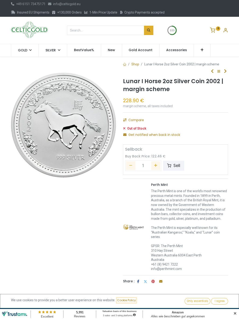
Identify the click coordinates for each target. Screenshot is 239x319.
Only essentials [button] (197, 301)
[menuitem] (84, 50)
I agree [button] (220, 301)
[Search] (148, 30)
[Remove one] (130, 165)
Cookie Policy (126, 300)
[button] (202, 50)
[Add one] (156, 165)
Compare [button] (136, 120)
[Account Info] (225, 31)
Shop (135, 64)
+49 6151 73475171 (31, 4)
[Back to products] (219, 71)
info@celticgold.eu (67, 4)
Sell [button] (176, 165)
